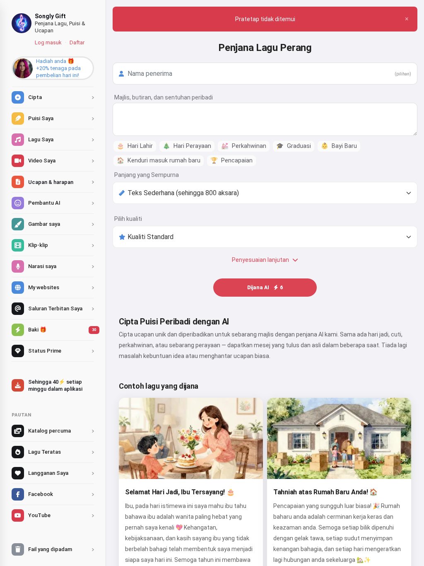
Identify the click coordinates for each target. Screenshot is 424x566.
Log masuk (48, 42)
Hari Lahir (135, 146)
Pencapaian (231, 160)
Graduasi (293, 146)
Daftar (77, 42)
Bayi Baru (339, 146)
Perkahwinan (243, 146)
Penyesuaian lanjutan (260, 259)
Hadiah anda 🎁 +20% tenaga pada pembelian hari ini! (58, 68)
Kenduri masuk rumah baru (158, 160)
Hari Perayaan (187, 146)
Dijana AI (265, 287)
